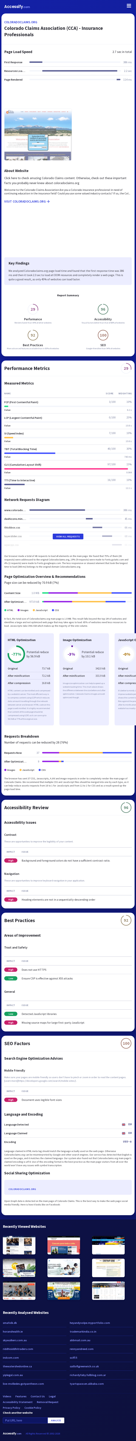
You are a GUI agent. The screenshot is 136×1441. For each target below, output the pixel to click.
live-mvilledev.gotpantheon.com (23, 1383)
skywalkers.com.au (15, 1340)
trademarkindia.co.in (83, 1331)
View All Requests (68, 536)
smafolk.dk (10, 1323)
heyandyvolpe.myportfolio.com (90, 1323)
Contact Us (38, 1396)
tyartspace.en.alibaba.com (87, 1383)
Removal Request (47, 1402)
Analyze (56, 1420)
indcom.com (11, 1357)
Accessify (17, 6)
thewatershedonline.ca (17, 1366)
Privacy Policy (11, 1407)
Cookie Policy (32, 1407)
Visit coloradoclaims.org (25, 201)
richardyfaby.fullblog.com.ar (88, 1375)
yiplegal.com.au (13, 1375)
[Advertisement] (68, 97)
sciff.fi (73, 1357)
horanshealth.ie (13, 1331)
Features (20, 1396)
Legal (52, 1396)
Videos (7, 1396)
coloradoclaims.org (20, 22)
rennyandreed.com (82, 1349)
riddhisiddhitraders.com (18, 1349)
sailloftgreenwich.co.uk (84, 1366)
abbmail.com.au (80, 1340)
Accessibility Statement (18, 1402)
